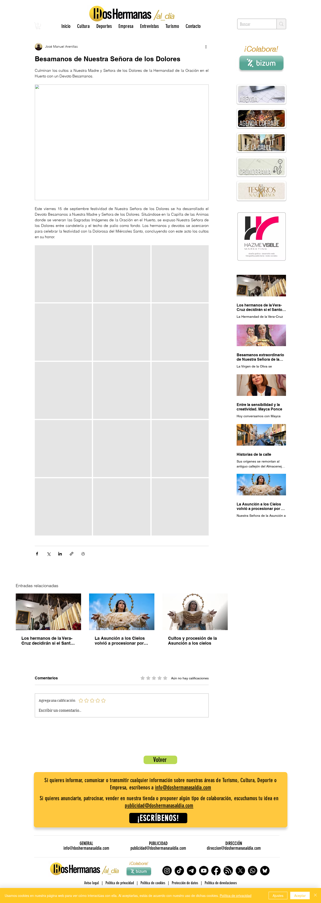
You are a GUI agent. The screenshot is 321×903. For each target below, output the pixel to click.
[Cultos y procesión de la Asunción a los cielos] (195, 611)
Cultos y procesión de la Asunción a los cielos (192, 641)
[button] (38, 26)
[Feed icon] (228, 870)
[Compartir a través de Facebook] (37, 553)
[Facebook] (216, 870)
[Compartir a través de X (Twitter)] (48, 553)
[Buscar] (281, 24)
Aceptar (300, 895)
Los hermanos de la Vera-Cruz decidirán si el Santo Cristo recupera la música (47, 641)
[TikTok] (179, 870)
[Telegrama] (191, 870)
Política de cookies (153, 882)
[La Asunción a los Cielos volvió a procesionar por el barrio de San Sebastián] (121, 611)
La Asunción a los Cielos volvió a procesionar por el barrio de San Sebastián (122, 641)
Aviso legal (91, 882)
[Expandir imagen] (63, 273)
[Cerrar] (315, 895)
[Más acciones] (206, 47)
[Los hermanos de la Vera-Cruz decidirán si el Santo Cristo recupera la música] (48, 611)
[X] (240, 870)
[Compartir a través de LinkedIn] (60, 553)
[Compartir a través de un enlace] (71, 553)
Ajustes (278, 895)
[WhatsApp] (252, 870)
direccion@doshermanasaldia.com (234, 848)
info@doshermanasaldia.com (183, 787)
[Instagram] (167, 870)
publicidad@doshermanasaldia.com (159, 805)
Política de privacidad (235, 895)
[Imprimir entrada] (83, 553)
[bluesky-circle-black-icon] (265, 870)
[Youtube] (203, 870)
